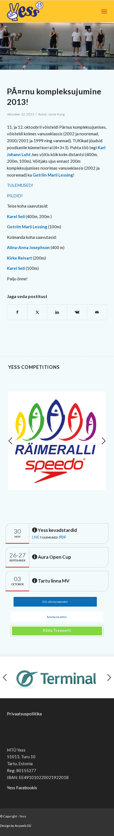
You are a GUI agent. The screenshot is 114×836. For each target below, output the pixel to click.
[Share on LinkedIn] (57, 312)
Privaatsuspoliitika (24, 713)
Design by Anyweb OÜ (15, 825)
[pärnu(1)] (57, 46)
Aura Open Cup (54, 557)
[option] (57, 441)
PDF (62, 537)
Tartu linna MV (53, 581)
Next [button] (104, 440)
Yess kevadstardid (57, 530)
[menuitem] (104, 11)
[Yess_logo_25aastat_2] (38, 11)
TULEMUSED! (20, 185)
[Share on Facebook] (17, 312)
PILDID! (15, 195)
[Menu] (104, 11)
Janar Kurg (56, 114)
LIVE (35, 537)
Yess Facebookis (22, 787)
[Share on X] (37, 312)
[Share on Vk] (77, 312)
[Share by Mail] (97, 312)
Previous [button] (10, 440)
